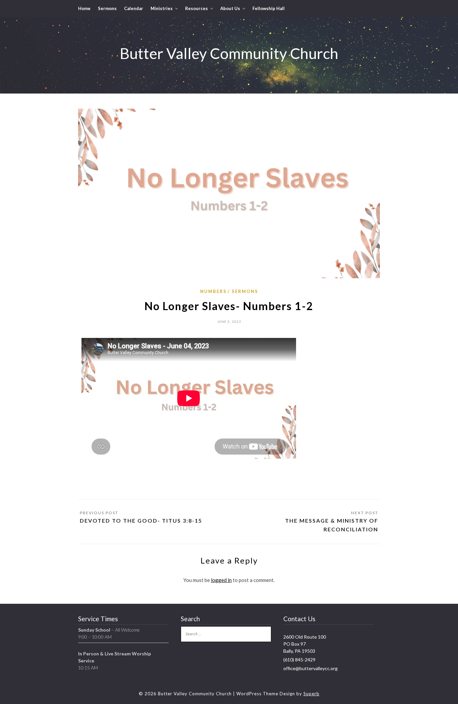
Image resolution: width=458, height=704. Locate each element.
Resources (196, 8)
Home (84, 8)
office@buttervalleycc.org (310, 668)
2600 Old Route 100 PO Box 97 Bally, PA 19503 (304, 644)
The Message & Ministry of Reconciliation (331, 524)
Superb (311, 693)
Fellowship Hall (268, 8)
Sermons (107, 8)
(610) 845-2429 (299, 659)
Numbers (213, 291)
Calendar (133, 8)
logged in (221, 580)
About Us (230, 8)
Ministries (162, 8)
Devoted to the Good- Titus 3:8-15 (141, 520)
